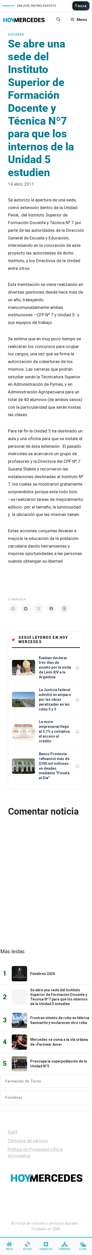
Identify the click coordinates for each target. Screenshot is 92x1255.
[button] (58, 19)
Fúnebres (13, 1097)
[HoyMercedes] (24, 19)
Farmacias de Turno (23, 1081)
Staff (13, 1132)
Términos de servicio (28, 1140)
